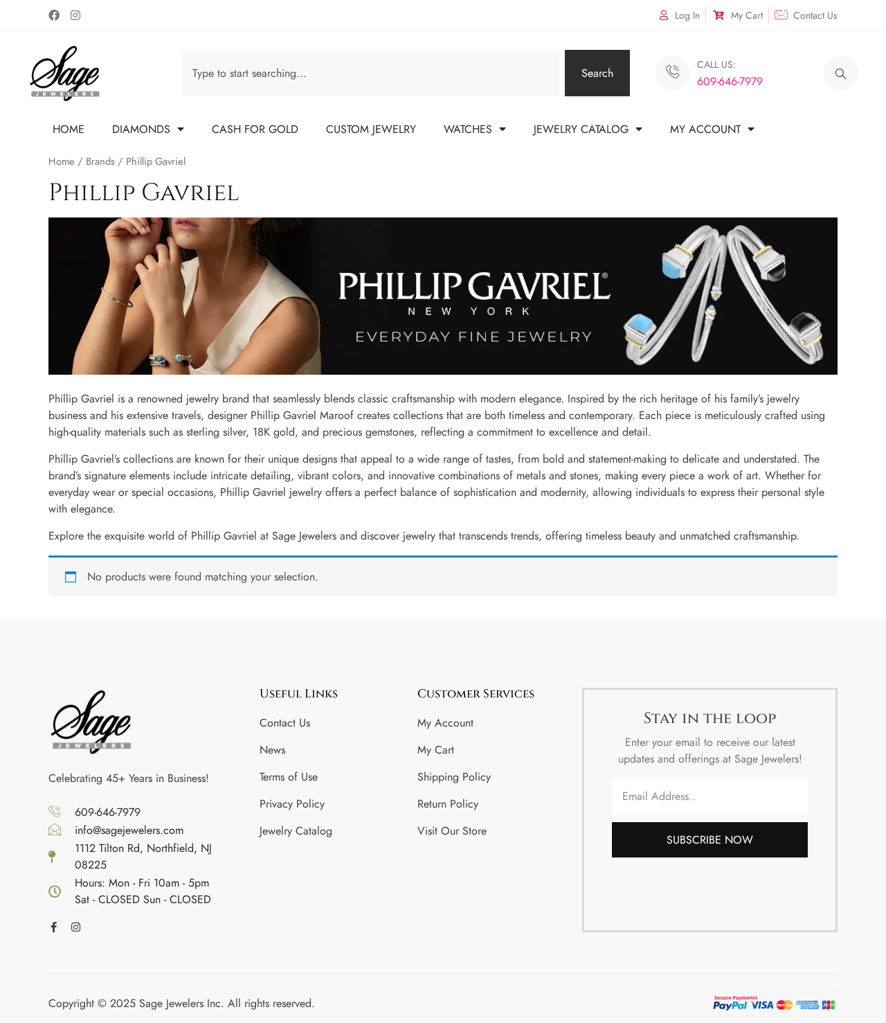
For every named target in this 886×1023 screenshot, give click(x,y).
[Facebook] (54, 15)
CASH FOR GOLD (255, 129)
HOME (68, 129)
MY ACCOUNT (705, 129)
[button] (841, 73)
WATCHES (468, 129)
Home (61, 161)
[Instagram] (75, 15)
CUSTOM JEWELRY (371, 129)
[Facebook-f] (53, 927)
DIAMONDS (141, 129)
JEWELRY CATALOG (581, 129)
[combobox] (370, 73)
